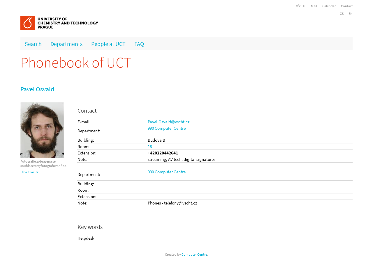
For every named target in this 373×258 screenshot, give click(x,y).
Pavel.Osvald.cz (168, 121)
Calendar (329, 6)
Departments (66, 43)
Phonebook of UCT (75, 62)
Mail (314, 6)
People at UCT (108, 43)
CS (342, 13)
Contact (347, 6)
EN (351, 13)
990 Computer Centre (167, 128)
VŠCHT (301, 6)
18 (150, 146)
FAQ (139, 43)
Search (33, 43)
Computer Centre (194, 254)
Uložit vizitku (30, 172)
